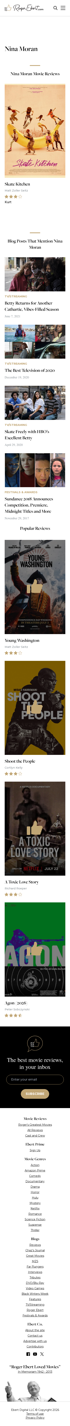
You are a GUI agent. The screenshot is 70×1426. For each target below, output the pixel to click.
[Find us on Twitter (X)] (42, 1354)
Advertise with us (35, 1341)
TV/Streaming (35, 1304)
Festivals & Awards (35, 1315)
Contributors (35, 1346)
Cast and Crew (35, 1135)
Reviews (35, 1245)
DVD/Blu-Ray (35, 1283)
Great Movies (35, 1256)
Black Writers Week (35, 1294)
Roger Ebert (35, 1310)
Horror (35, 1192)
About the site (35, 1330)
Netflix (35, 1208)
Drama (35, 1187)
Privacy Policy (35, 1417)
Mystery (35, 1203)
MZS (35, 1261)
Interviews (35, 1272)
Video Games (35, 1288)
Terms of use (35, 1414)
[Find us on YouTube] (35, 1354)
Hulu (35, 1197)
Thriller (35, 1230)
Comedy (35, 1176)
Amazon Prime (35, 1170)
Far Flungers (35, 1266)
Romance (35, 1214)
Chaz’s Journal (35, 1250)
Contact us (35, 1335)
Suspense (35, 1225)
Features (35, 1299)
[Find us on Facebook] (28, 1354)
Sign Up (35, 1150)
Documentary (35, 1181)
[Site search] (55, 8)
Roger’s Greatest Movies (35, 1124)
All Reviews (35, 1130)
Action (35, 1165)
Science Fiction (35, 1219)
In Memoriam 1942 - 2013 (35, 1371)
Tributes (35, 1277)
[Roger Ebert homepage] (24, 8)
